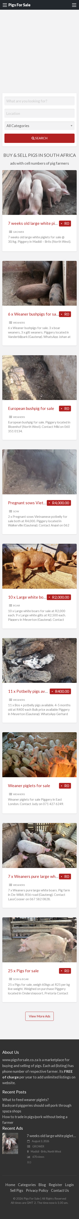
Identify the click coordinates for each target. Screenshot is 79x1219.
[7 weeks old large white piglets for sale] (10, 1143)
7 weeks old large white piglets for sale (43, 223)
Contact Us (60, 1190)
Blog (42, 1184)
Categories (27, 1184)
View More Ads (39, 1016)
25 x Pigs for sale (23, 970)
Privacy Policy (37, 1190)
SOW (16, 511)
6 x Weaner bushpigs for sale (33, 314)
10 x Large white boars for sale (35, 597)
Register (55, 1184)
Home (10, 1184)
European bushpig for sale (31, 408)
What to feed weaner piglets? (25, 1099)
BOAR (16, 605)
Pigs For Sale (19, 5)
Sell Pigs (16, 1190)
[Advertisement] (39, 51)
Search (41, 138)
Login (69, 1184)
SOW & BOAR (21, 979)
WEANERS (19, 322)
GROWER (18, 231)
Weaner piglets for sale (29, 785)
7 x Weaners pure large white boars (39, 876)
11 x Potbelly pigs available (32, 691)
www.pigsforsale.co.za (20, 1060)
